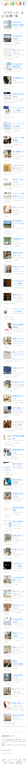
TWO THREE (9, 530)
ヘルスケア (18, 186)
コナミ (17, 722)
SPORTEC (17, 514)
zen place (9, 29)
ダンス (7, 456)
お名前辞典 (18, 761)
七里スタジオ (18, 375)
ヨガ (7, 72)
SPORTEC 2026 (10, 444)
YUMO (7, 628)
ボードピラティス (10, 116)
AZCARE (8, 202)
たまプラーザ (9, 174)
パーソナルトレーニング (12, 86)
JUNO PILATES (19, 100)
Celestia (8, 333)
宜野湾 (7, 502)
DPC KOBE (18, 528)
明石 (7, 642)
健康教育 (17, 43)
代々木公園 (18, 570)
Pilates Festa (10, 102)
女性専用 (17, 158)
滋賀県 (17, 214)
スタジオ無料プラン (11, 319)
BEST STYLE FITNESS (11, 458)
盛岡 (16, 403)
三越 (7, 289)
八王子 (17, 696)
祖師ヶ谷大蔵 (9, 600)
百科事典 (11, 763)
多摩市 (17, 57)
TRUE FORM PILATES (11, 377)
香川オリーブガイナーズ (12, 231)
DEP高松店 (9, 233)
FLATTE (8, 572)
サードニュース (12, 759)
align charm (10, 59)
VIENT (7, 216)
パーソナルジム (10, 626)
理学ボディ (18, 130)
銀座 (16, 542)
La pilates (18, 172)
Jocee (4, 759)
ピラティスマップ (10, 317)
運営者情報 (19, 763)
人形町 (7, 31)
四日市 (7, 614)
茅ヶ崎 (7, 160)
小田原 (17, 682)
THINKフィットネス (11, 472)
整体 (7, 247)
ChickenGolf (19, 331)
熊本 (16, 710)
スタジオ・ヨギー (10, 118)
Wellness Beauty (11, 303)
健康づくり (18, 144)
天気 (20, 759)
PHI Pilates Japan (11, 45)
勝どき (7, 88)
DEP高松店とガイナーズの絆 (18, 223)
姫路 (16, 668)
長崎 (16, 584)
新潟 (16, 389)
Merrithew (9, 474)
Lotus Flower (10, 430)
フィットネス (9, 486)
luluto (8, 132)
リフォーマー (18, 654)
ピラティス (18, 29)
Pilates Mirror (10, 724)
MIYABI (17, 443)
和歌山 (17, 259)
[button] (25, 3)
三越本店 (8, 275)
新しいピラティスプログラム (18, 354)
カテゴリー (10, 761)
